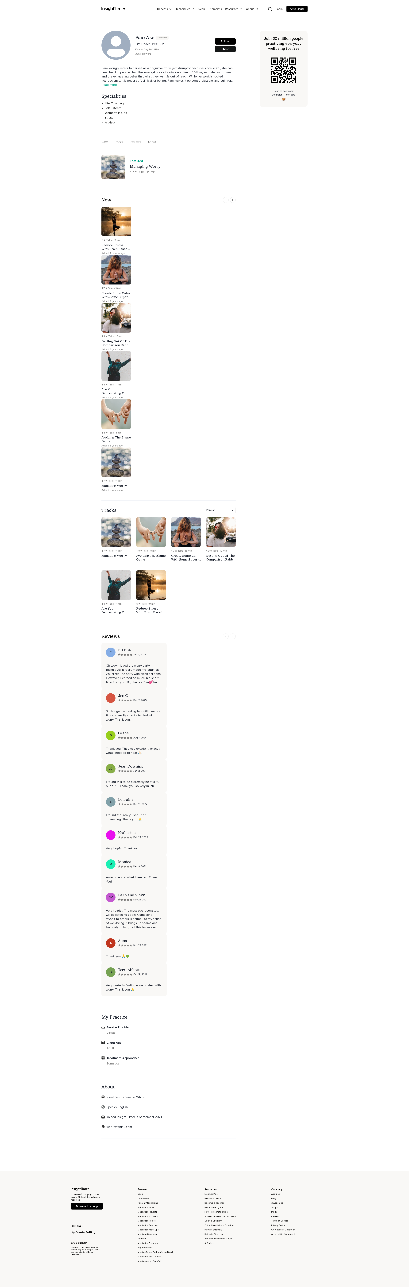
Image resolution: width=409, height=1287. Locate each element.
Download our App (87, 1206)
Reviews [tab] (135, 142)
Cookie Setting (85, 1232)
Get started (297, 8)
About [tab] (152, 142)
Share (225, 49)
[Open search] (270, 9)
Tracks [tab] (118, 142)
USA (78, 1226)
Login (279, 9)
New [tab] (104, 142)
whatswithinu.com (119, 1127)
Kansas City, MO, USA (147, 49)
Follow (225, 41)
